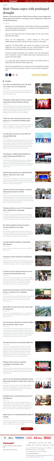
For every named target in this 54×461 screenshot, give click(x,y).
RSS (46, 442)
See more (8, 81)
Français (35, 1)
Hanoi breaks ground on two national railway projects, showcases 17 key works (17, 173)
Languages (28, 445)
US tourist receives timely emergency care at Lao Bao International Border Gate (17, 272)
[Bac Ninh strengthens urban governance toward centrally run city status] (43, 229)
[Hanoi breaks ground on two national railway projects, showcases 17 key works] (43, 176)
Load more (27, 428)
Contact (52, 445)
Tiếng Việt (27, 1)
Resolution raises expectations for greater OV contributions (18, 397)
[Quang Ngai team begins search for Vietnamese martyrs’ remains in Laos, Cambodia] (43, 294)
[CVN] (24, 437)
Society (5, 5)
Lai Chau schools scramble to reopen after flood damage (16, 243)
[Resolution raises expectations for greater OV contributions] (43, 400)
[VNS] (15, 437)
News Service (38, 445)
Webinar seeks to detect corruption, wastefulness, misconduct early (14, 363)
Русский (46, 1)
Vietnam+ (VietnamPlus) (13, 1)
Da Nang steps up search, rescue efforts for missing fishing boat (17, 135)
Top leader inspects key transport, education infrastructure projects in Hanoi (17, 190)
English (31, 1)
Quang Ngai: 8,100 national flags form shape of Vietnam (18, 415)
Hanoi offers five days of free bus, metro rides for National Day (18, 308)
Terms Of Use (41, 442)
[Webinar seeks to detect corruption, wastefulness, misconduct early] (43, 366)
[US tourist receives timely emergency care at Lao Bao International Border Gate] (43, 275)
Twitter (10, 74)
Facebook (6, 74)
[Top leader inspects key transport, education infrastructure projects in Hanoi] (43, 193)
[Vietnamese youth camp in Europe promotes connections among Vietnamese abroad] (43, 104)
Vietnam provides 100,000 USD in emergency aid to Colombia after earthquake (18, 209)
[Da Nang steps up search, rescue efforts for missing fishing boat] (43, 138)
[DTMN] (33, 437)
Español (39, 1)
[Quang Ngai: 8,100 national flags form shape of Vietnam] (43, 418)
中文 (43, 1)
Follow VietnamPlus (36, 75)
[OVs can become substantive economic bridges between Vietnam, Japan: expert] (43, 326)
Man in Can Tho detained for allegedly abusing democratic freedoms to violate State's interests (18, 380)
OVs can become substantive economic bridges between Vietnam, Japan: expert (18, 323)
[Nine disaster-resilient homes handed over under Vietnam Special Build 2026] (43, 158)
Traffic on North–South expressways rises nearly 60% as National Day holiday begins (16, 119)
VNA (33, 445)
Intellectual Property (32, 442)
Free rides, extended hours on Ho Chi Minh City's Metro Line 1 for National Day (17, 85)
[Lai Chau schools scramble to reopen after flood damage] (43, 246)
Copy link (17, 74)
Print (13, 74)
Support (49, 442)
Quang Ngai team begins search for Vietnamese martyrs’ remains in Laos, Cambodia (18, 291)
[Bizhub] (6, 437)
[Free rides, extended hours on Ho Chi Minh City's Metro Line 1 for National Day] (43, 88)
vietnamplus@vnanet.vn (34, 453)
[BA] (43, 437)
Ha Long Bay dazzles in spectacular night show (18, 342)
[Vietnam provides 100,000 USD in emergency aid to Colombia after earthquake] (43, 212)
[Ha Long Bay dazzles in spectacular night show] (43, 346)
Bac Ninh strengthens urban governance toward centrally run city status (16, 226)
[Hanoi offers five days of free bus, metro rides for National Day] (43, 311)
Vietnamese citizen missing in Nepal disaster (17, 257)
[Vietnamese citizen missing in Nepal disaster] (43, 261)
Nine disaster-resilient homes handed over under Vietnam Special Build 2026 (17, 155)
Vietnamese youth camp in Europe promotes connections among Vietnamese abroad (17, 101)
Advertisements (45, 445)
